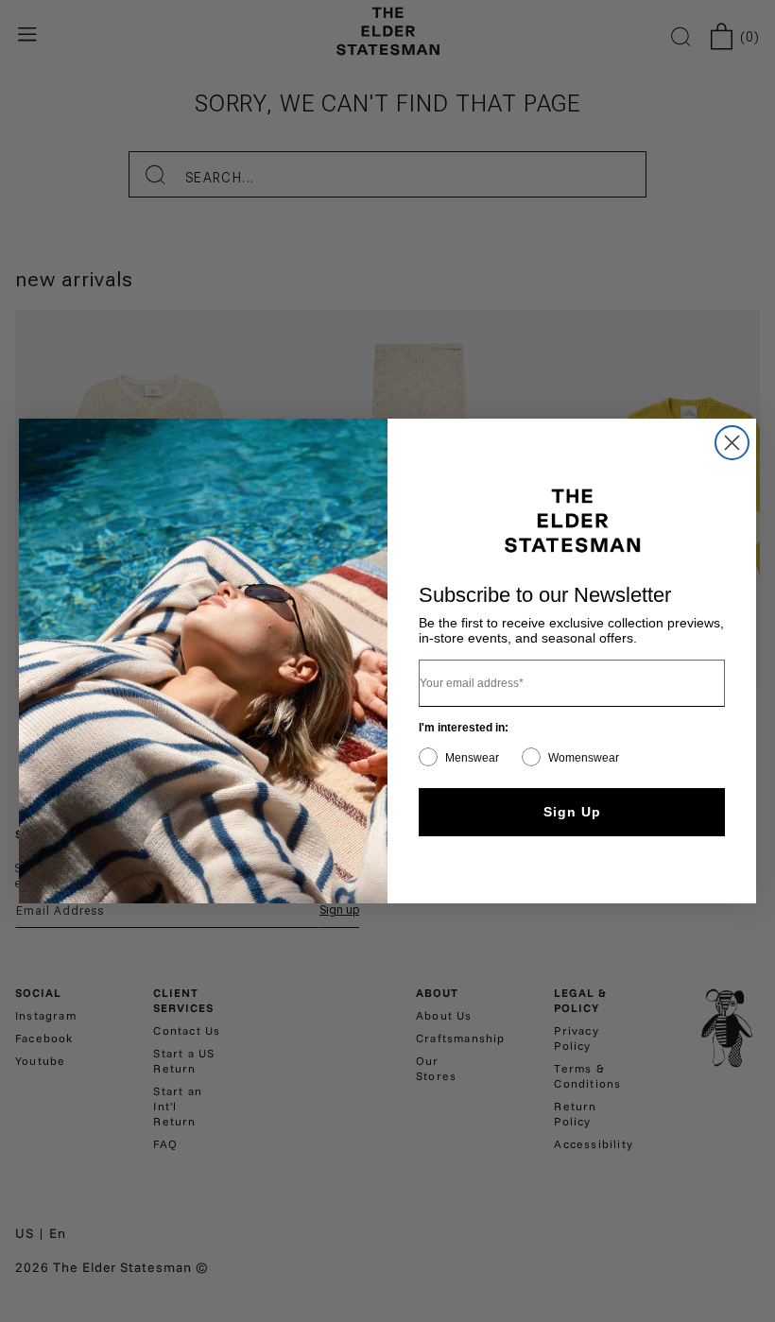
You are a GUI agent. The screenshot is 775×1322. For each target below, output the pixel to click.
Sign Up (572, 811)
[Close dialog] (732, 442)
